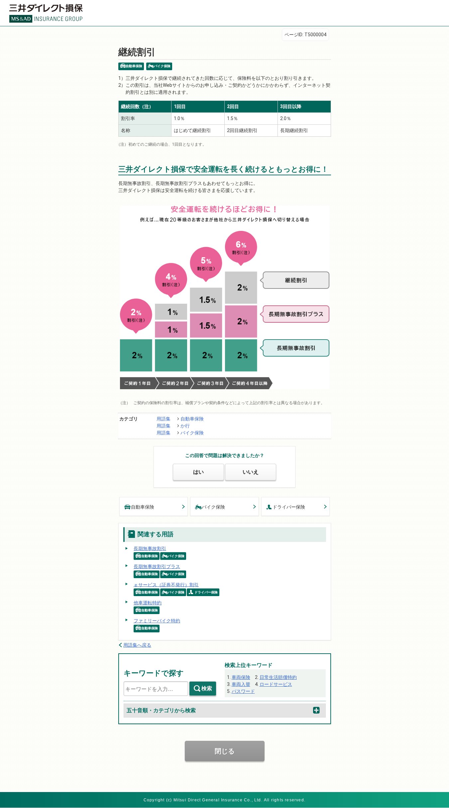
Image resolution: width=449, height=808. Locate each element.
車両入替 (241, 684)
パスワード (243, 691)
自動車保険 (192, 418)
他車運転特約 (148, 602)
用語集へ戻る (137, 645)
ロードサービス (276, 684)
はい (198, 472)
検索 (206, 688)
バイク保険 (192, 432)
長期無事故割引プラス (157, 566)
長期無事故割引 (150, 548)
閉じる (225, 751)
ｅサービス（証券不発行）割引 (166, 584)
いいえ (251, 472)
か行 (185, 425)
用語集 (163, 418)
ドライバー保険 (289, 507)
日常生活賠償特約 (278, 677)
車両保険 (241, 677)
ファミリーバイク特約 (157, 620)
